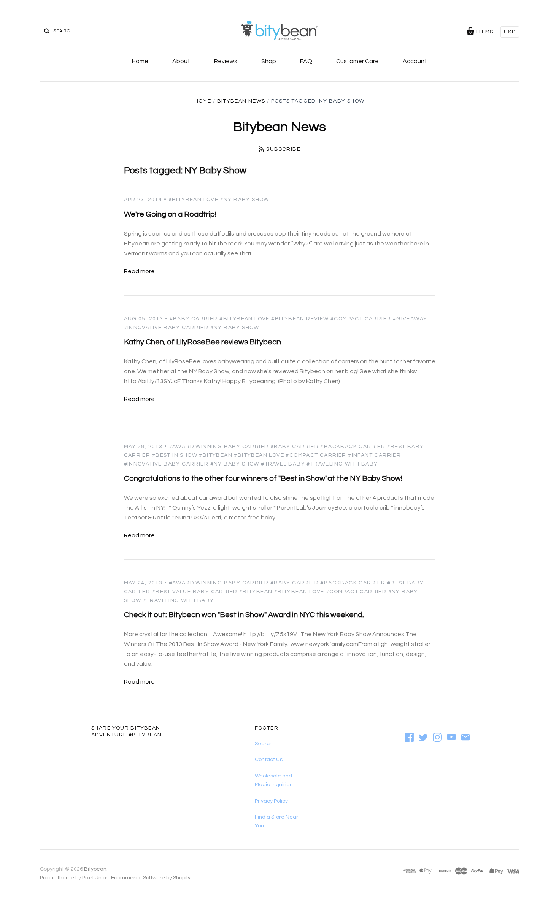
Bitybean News (241, 101)
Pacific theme (57, 877)
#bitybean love (193, 199)
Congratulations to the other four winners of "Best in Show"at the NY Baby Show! (263, 478)
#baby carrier (194, 318)
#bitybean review (300, 318)
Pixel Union (95, 877)
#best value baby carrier (195, 591)
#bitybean (215, 455)
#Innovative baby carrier (166, 327)
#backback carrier (352, 446)
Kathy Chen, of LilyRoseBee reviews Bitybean (202, 342)
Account (415, 61)
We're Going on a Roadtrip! (170, 214)
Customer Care (357, 61)
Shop (268, 61)
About (181, 61)
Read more (139, 271)
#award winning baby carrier (219, 446)
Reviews (225, 61)
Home (140, 61)
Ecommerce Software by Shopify (151, 877)
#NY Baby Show (244, 199)
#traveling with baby (342, 464)
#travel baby (283, 464)
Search (264, 743)
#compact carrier (360, 318)
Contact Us (269, 759)
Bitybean (95, 869)
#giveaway (410, 318)
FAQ (306, 61)
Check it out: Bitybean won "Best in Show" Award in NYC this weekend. (244, 615)
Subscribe (283, 149)
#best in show (174, 455)
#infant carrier (374, 455)
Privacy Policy (271, 801)
